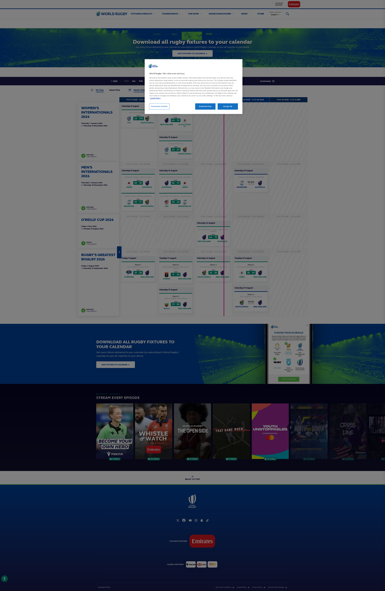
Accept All (227, 106)
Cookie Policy (155, 98)
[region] (193, 86)
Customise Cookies (159, 106)
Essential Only (205, 106)
